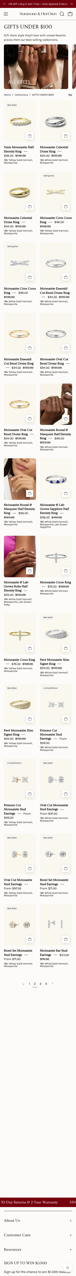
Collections (21, 94)
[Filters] (70, 95)
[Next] (71, 4)
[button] (61, 14)
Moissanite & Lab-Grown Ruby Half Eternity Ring (16, 586)
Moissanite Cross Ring (55, 582)
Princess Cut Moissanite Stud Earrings (51, 734)
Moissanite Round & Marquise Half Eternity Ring (55, 434)
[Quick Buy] (29, 135)
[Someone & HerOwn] (38, 14)
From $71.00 (48, 888)
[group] (38, 4)
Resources (12, 1249)
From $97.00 (48, 813)
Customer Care (17, 1235)
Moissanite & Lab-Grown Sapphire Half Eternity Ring (54, 509)
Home (7, 94)
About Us (12, 1220)
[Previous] (4, 4)
